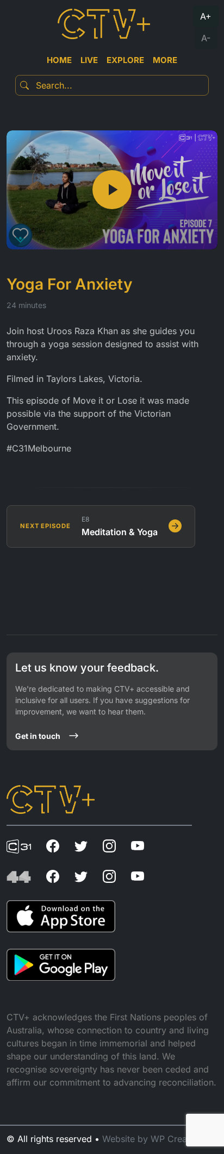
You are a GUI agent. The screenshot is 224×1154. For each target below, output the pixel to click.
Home (59, 60)
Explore (125, 60)
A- (205, 38)
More (165, 60)
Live (89, 60)
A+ (205, 16)
